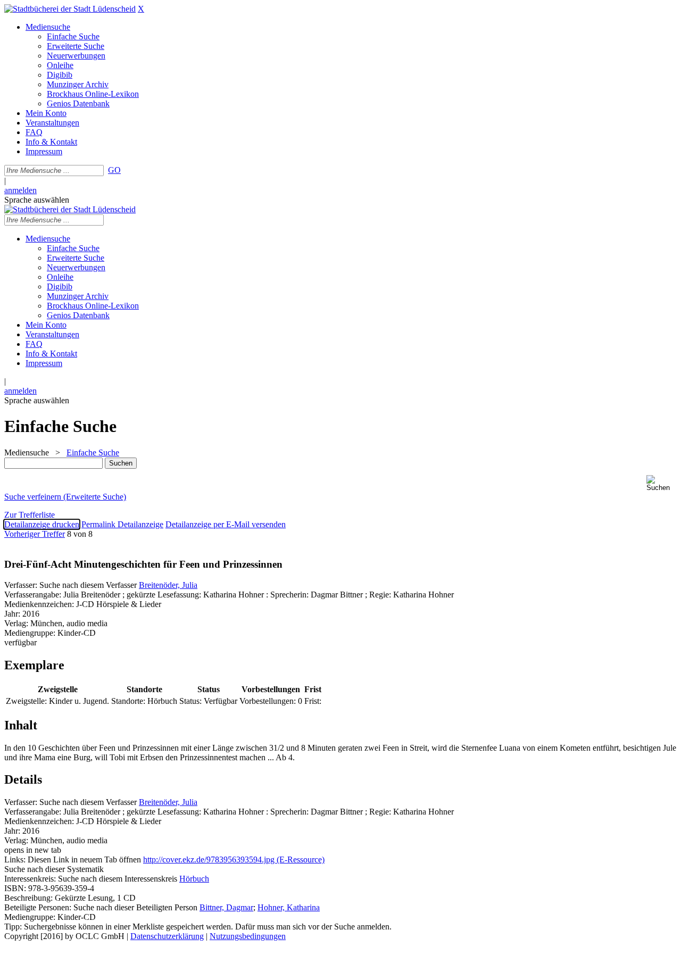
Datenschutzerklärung (167, 936)
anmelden (20, 190)
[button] (661, 483)
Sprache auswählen (36, 199)
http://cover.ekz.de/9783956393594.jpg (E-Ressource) (234, 859)
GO (114, 170)
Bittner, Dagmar (226, 907)
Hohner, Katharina (289, 907)
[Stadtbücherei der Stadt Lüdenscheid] (70, 8)
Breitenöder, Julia (168, 584)
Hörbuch (194, 878)
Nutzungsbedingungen (248, 936)
